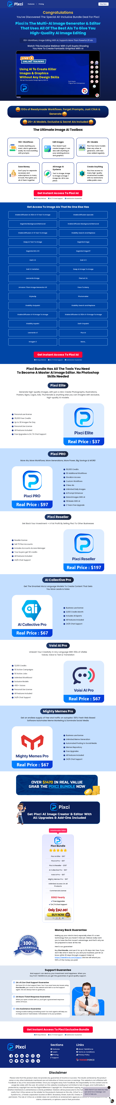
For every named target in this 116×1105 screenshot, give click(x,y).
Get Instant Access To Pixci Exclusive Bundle (58, 1029)
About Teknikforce (85, 1049)
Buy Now (103, 4)
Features (31, 4)
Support (55, 1058)
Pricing (41, 4)
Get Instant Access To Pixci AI (58, 193)
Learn (54, 1052)
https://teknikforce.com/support (68, 957)
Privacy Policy (83, 1055)
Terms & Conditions (86, 1052)
